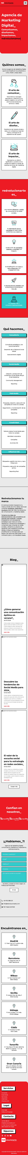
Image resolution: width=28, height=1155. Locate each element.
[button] (25, 3)
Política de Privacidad (8, 885)
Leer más (6, 632)
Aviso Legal (19, 884)
